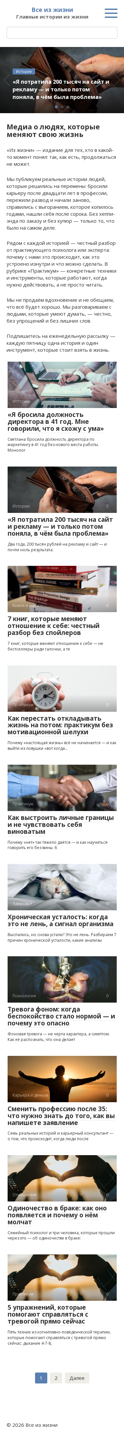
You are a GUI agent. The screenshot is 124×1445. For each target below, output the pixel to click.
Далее (77, 1378)
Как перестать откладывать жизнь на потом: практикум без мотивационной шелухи (60, 725)
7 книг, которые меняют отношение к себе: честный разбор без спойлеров (54, 625)
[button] (56, 107)
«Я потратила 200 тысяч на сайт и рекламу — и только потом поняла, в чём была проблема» (60, 526)
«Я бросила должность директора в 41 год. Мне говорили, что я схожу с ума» (56, 421)
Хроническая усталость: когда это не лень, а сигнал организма (60, 920)
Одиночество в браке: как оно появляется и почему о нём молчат (57, 1215)
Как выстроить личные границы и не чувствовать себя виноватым (61, 824)
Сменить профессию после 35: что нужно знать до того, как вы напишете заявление (61, 1116)
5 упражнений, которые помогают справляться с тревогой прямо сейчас (48, 1314)
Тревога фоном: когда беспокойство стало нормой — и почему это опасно (61, 1016)
